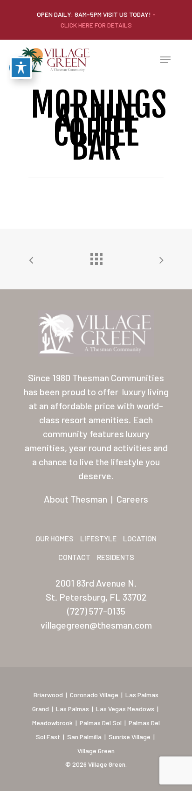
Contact (74, 557)
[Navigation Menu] (165, 59)
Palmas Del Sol (101, 723)
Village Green (96, 751)
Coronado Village (94, 695)
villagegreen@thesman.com (96, 624)
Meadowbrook (52, 723)
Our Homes (54, 538)
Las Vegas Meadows (125, 709)
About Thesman (75, 498)
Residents (115, 557)
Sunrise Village (130, 737)
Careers (132, 498)
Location (140, 538)
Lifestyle (98, 538)
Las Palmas (72, 709)
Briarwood (48, 695)
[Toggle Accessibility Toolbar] (21, 67)
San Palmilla (84, 737)
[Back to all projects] (96, 256)
